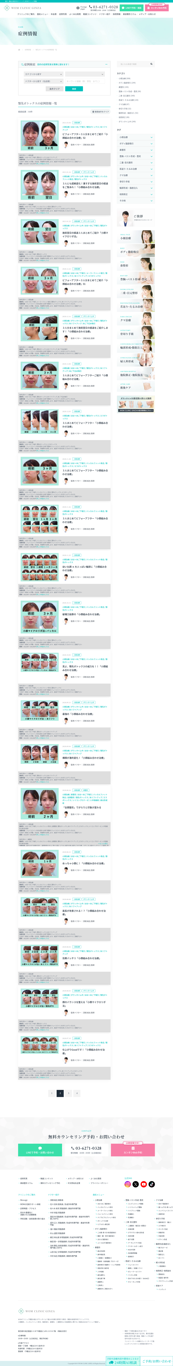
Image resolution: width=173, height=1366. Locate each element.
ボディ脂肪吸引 (101, 1229)
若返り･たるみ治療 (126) (128, 100)
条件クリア (55, 88)
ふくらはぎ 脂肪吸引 (105, 1243)
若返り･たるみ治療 (133, 1261)
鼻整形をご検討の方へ (105, 1289)
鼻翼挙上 (101, 1282)
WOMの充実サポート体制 (30, 1204)
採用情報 (116, 14)
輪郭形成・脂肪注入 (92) (128, 113)
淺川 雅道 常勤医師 (57, 1229)
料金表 (54, 14)
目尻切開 (131, 1236)
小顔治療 (98, 1200)
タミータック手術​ (134, 1282)
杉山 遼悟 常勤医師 (57, 1233)
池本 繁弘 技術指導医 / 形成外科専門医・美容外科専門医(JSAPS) (70, 1247)
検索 (74, 88)
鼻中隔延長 (101, 1254)
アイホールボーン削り (135, 1246)
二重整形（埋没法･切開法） (137, 1225)
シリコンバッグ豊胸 (135, 1207)
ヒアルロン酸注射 (104, 1224)
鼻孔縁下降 (101, 1278)
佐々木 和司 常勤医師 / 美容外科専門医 (65, 1208)
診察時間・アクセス (28, 1208)
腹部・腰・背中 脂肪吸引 (106, 1236)
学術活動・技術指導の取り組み (32, 1219)
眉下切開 (131, 1239)
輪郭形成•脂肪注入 (163, 1244)
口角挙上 (101, 1285)
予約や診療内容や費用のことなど (123, 1361)
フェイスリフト (133, 1265)
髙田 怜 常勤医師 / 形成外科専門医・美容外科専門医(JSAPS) (70, 1218)
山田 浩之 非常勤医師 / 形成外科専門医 (65, 1252)
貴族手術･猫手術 (103, 1268)
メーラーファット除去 (105, 1210)
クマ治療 (159, 1200)
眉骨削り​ (131, 1256)
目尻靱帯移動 (132, 1253)
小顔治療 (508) (124, 78)
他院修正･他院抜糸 (163, 1271)
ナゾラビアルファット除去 (107, 1217)
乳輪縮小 (131, 1214)
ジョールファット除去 (105, 1214)
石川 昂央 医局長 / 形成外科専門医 (63, 1204)
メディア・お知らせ (147, 14)
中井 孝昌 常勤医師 (57, 1213)
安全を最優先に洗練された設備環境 (28, 1213)
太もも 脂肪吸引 (103, 1239)
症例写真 (63, 14)
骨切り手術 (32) (125, 108)
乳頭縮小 (131, 1217)
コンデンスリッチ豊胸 (135, 1204)
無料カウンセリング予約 (50, 1183)
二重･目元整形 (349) (127, 95)
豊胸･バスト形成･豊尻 (134, 1200)
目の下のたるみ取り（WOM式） (139, 1278)
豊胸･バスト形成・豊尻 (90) (130, 91)
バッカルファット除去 (105, 1207)
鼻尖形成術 (101, 1251)
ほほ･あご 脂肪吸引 (104, 1204)
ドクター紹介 (104, 14)
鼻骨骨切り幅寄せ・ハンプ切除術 (109, 1265)
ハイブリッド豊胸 (134, 1210)
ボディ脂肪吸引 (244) (127, 82)
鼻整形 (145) (124, 87)
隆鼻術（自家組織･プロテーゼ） (109, 1261)
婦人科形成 (160, 1262)
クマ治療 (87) (124, 104)
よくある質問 (75, 14)
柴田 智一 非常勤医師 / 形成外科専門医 (65, 1241)
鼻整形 (97, 1247)
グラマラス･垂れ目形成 (136, 1232)
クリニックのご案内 (25, 14)
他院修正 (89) (124, 117)
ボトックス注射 (103, 1221)
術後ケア (159, 1286)
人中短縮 (101, 1271)
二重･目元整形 (131, 1222)
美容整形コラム (129, 14)
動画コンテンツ (90, 14)
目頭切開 (131, 1229)
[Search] (151, 64)
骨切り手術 (160, 1218)
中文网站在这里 (74, 1183)
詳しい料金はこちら (42, 164)
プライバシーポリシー (99, 1183)
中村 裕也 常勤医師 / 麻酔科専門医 (63, 1256)
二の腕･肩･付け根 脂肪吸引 (107, 1232)
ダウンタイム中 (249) (127, 121)
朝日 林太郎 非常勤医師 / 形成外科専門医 (66, 1237)
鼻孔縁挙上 (101, 1275)
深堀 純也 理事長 (56, 1200)
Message (23, 1200)
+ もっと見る (103, 843)
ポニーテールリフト (135, 1271)
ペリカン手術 (132, 1275)
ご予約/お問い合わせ (156, 1361)
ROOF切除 (131, 1249)
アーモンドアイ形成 (134, 1243)
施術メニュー (42, 14)
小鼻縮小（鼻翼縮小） (105, 1258)
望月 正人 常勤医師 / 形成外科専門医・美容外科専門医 (70, 1224)
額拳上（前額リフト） (135, 1268)
